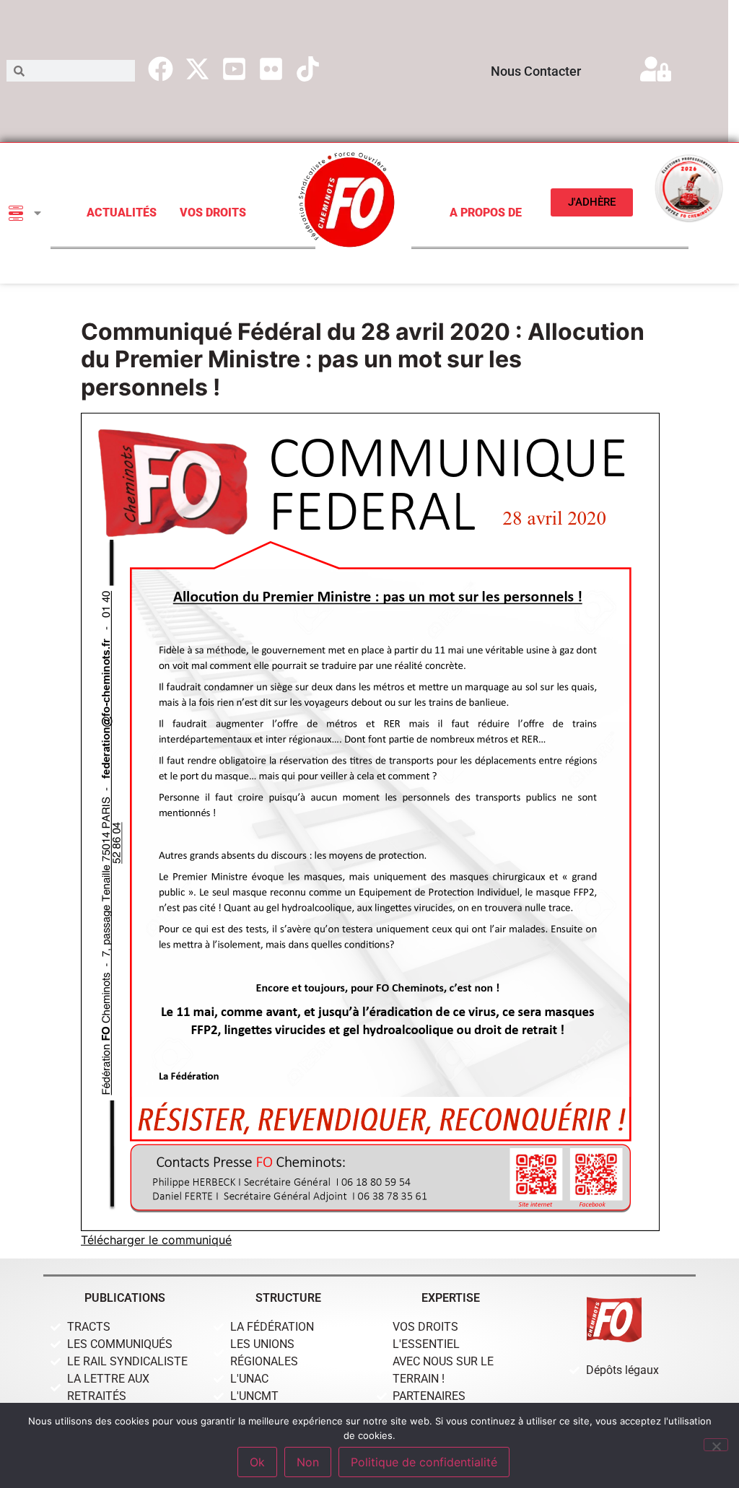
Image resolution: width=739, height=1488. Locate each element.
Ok (257, 1462)
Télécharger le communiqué (156, 1240)
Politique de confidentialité (424, 1462)
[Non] (716, 1444)
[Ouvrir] (37, 213)
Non (308, 1462)
